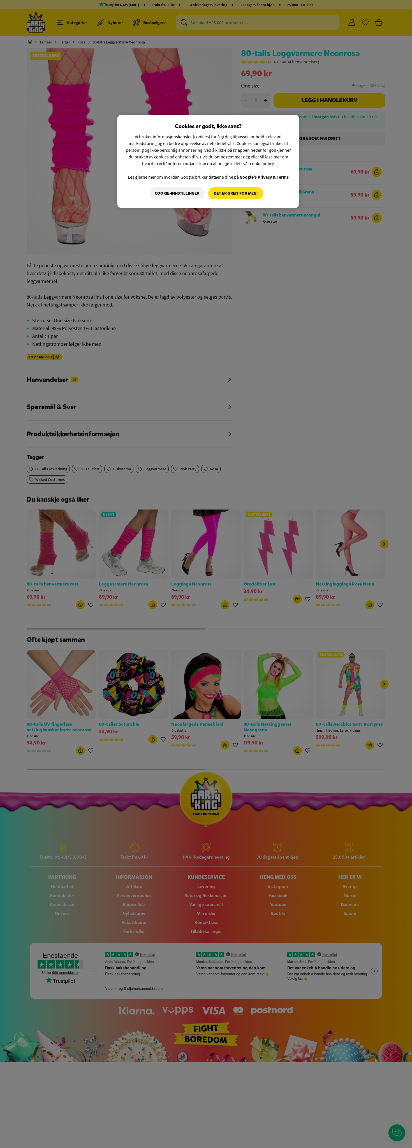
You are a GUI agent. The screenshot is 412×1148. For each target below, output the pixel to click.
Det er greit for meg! (236, 193)
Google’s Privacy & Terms (264, 177)
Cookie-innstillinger (177, 193)
